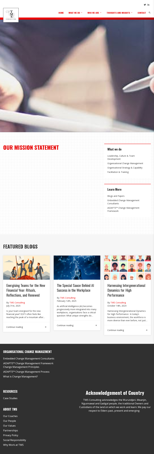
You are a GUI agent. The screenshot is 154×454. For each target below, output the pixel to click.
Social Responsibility (14, 440)
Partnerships (10, 430)
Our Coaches (10, 416)
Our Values (9, 425)
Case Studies (10, 398)
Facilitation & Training (118, 172)
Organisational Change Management (125, 163)
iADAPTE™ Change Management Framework (28, 363)
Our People (9, 421)
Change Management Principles (21, 367)
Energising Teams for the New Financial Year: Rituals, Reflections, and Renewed (25, 290)
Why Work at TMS (13, 445)
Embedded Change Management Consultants (28, 358)
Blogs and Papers (116, 196)
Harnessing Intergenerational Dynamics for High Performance (126, 290)
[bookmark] (10, 14)
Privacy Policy (10, 435)
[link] (26, 325)
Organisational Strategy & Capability (124, 167)
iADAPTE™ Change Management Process (26, 371)
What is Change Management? (20, 376)
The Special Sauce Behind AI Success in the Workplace (75, 288)
